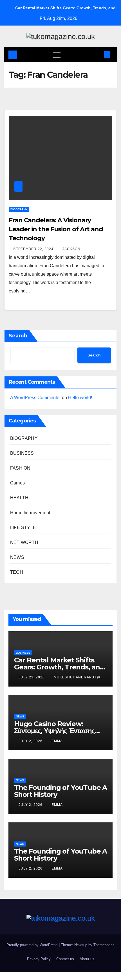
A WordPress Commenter (35, 397)
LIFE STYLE (23, 527)
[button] (98, 54)
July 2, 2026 (31, 741)
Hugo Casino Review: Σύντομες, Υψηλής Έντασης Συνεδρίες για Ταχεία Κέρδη (54, 731)
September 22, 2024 (34, 249)
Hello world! (80, 397)
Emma (57, 741)
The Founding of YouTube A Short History (60, 791)
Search (18, 336)
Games (17, 483)
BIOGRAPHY (19, 209)
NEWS (17, 557)
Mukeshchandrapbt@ (77, 677)
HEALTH (19, 497)
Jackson (71, 249)
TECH (16, 572)
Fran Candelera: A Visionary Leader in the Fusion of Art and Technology (56, 229)
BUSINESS (22, 453)
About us (87, 959)
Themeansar (103, 945)
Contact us (65, 959)
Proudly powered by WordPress (32, 945)
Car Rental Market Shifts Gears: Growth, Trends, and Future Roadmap (59, 667)
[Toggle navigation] (56, 55)
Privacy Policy (39, 959)
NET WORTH (24, 542)
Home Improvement (30, 512)
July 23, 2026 (32, 677)
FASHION (20, 468)
